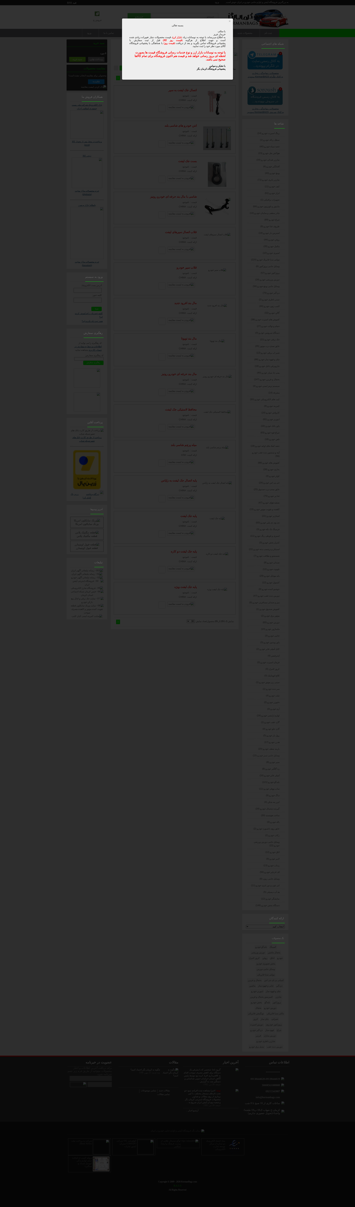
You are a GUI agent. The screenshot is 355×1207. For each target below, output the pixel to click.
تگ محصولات (278, 938)
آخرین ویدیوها (96, 509)
